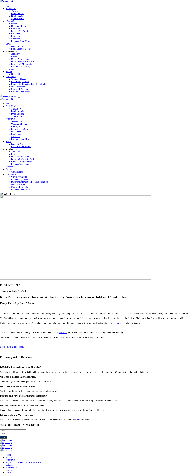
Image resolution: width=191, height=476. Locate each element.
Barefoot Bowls (18, 46)
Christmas (15, 39)
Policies (9, 457)
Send (3, 437)
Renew (14, 56)
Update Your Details (20, 59)
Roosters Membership (20, 66)
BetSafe (9, 465)
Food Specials (17, 13)
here (102, 410)
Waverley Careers (19, 79)
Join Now (15, 54)
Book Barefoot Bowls (21, 49)
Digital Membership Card (22, 61)
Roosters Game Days (20, 41)
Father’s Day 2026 (19, 31)
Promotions (16, 36)
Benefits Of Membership (22, 64)
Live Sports (16, 28)
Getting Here (17, 74)
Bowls (8, 44)
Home (8, 455)
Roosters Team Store (20, 91)
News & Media (18, 86)
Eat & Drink (11, 8)
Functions (10, 69)
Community (11, 76)
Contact (9, 472)
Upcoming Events (19, 26)
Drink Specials (17, 16)
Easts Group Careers (20, 81)
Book (8, 6)
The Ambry (16, 11)
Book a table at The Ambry (12, 347)
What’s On (10, 21)
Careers (9, 470)
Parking (9, 71)
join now (63, 332)
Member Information (20, 89)
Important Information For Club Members (29, 84)
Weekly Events (17, 23)
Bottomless (16, 33)
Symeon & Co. (17, 18)
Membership (11, 467)
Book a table (118, 323)
